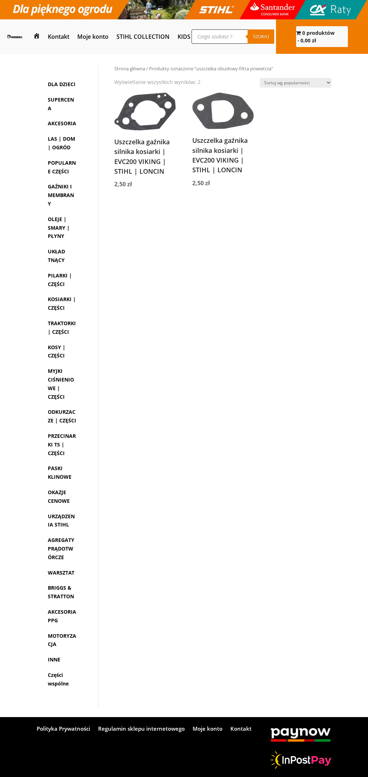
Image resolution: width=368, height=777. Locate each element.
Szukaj (261, 36)
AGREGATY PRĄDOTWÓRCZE (61, 617)
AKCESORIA (62, 131)
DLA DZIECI (61, 84)
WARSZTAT (61, 640)
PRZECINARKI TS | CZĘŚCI (62, 496)
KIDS (184, 37)
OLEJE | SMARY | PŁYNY (59, 262)
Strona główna (129, 68)
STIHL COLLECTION (143, 37)
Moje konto (93, 37)
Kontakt (58, 37)
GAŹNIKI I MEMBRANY (61, 229)
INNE (54, 736)
